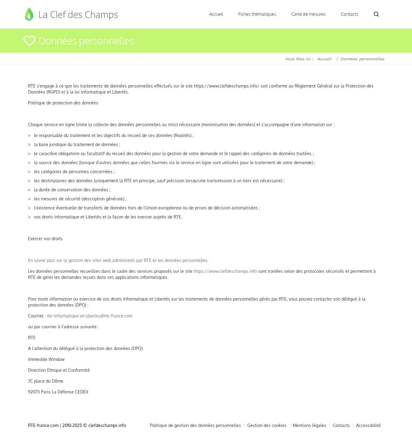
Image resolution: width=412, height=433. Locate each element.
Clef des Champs (72, 14)
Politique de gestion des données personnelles (195, 425)
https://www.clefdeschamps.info (225, 271)
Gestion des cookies (267, 425)
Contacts (349, 14)
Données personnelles (363, 58)
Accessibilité (368, 425)
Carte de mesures (308, 14)
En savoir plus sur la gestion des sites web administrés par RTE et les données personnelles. (118, 260)
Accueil (216, 14)
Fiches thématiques (257, 14)
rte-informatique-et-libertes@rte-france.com (89, 315)
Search (376, 14)
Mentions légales (309, 425)
